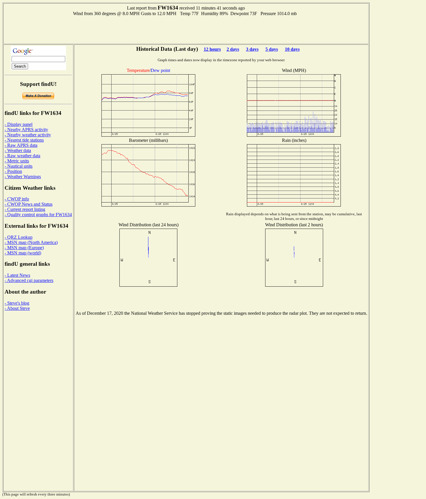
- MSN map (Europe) (24, 247)
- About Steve (17, 308)
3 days (252, 49)
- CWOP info (17, 198)
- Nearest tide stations (24, 140)
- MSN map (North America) (31, 242)
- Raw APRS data (21, 145)
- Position (13, 171)
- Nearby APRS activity (26, 129)
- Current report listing (25, 209)
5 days (271, 49)
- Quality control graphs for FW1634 (38, 214)
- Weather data (18, 150)
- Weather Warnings (23, 176)
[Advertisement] (186, 29)
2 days (233, 49)
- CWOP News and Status (28, 204)
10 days (292, 49)
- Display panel (18, 124)
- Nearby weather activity (28, 134)
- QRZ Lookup (18, 237)
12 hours (212, 49)
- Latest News (17, 275)
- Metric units (17, 160)
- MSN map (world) (23, 252)
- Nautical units (18, 166)
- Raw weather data (22, 155)
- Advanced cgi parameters (29, 280)
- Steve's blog (17, 303)
